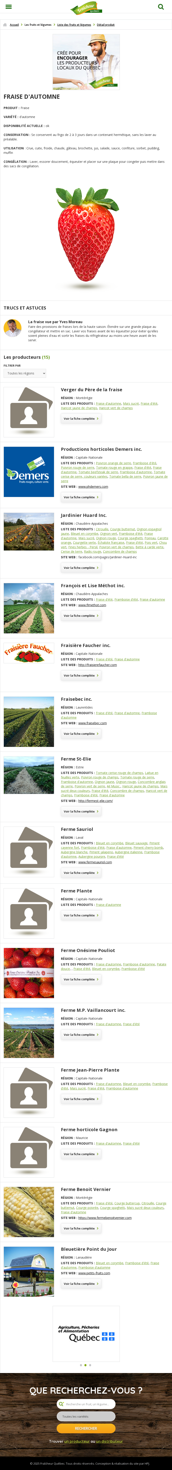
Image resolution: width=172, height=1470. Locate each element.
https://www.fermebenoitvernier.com (105, 1218)
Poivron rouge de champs (99, 777)
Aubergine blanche (74, 852)
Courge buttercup (127, 1203)
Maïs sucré (131, 403)
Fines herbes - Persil (82, 547)
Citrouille (102, 529)
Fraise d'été (149, 403)
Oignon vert (108, 533)
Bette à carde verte (149, 547)
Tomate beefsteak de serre (98, 472)
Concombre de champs (120, 551)
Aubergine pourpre (91, 856)
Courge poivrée (87, 1208)
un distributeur (109, 1441)
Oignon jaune (104, 782)
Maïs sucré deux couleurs (145, 1208)
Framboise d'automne (136, 472)
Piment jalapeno (101, 852)
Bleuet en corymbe (84, 533)
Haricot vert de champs (116, 408)
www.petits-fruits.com (94, 1273)
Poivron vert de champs (116, 547)
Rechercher (86, 1428)
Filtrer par (12, 366)
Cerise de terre (71, 551)
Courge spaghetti (130, 538)
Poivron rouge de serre (77, 467)
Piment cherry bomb (148, 847)
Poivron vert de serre (90, 786)
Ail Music (113, 786)
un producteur (77, 1441)
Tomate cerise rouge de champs (119, 773)
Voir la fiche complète (79, 419)
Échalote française (111, 542)
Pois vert (151, 542)
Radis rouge (92, 551)
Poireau (150, 538)
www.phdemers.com (93, 486)
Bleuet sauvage (136, 843)
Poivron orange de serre (113, 463)
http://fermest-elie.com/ (95, 801)
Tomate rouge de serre (137, 777)
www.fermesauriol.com (95, 862)
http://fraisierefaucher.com (97, 665)
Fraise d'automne (108, 403)
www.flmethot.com (92, 605)
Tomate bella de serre (125, 476)
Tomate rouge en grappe (114, 467)
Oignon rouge (106, 538)
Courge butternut (122, 529)
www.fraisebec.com (92, 723)
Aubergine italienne (128, 852)
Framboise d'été (144, 463)
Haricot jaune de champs (79, 408)
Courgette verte (84, 542)
